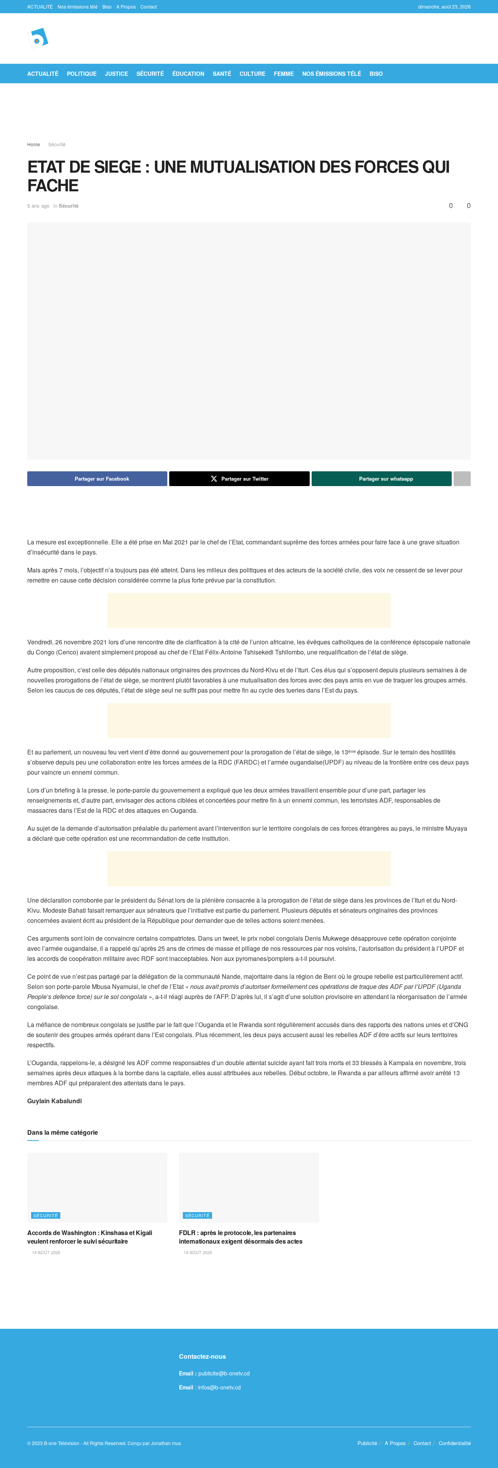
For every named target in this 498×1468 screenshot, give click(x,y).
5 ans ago (38, 205)
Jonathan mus (166, 1443)
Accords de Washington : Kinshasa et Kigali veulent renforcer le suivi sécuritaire (89, 1237)
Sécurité (150, 73)
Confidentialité (455, 1443)
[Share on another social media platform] (462, 478)
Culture (252, 73)
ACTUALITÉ (40, 6)
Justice (116, 73)
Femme (284, 73)
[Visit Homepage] (37, 38)
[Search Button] (468, 73)
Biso (107, 6)
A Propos (126, 6)
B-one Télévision (61, 1443)
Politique (81, 73)
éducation (188, 73)
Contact (148, 6)
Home (33, 144)
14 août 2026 (45, 1252)
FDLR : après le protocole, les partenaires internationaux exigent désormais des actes (241, 1237)
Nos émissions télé (78, 6)
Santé (222, 73)
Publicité (367, 1443)
